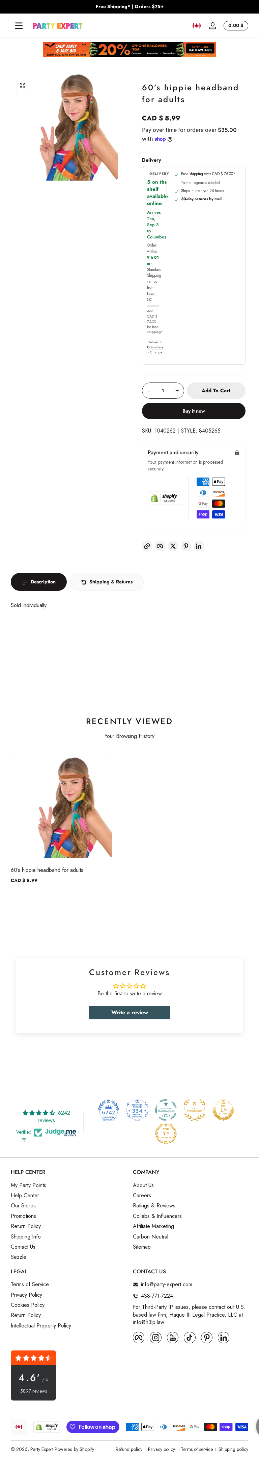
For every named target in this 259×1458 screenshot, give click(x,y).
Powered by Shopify (74, 1449)
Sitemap (142, 1247)
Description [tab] (43, 581)
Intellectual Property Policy (41, 1325)
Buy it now (193, 411)
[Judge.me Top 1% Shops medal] (223, 1110)
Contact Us (23, 1247)
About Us (143, 1185)
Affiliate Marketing (153, 1226)
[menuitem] (68, 1185)
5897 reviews (33, 1391)
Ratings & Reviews (154, 1205)
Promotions (23, 1216)
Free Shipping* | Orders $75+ (130, 6)
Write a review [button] (129, 1012)
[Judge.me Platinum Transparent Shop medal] (166, 1110)
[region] (129, 6)
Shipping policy (233, 1449)
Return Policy (26, 1226)
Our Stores (23, 1205)
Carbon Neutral (150, 1237)
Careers (142, 1195)
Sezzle (18, 1257)
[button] (197, 26)
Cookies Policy (28, 1305)
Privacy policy (161, 1449)
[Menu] (19, 26)
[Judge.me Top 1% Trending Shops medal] (166, 1133)
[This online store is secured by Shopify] (164, 498)
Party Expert (41, 1449)
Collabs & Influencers (157, 1216)
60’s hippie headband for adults (47, 870)
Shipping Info (26, 1237)
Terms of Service (30, 1284)
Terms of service (197, 1449)
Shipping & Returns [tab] (111, 581)
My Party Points (28, 1185)
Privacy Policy (26, 1295)
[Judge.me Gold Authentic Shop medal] (194, 1110)
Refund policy (129, 1449)
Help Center (25, 1195)
